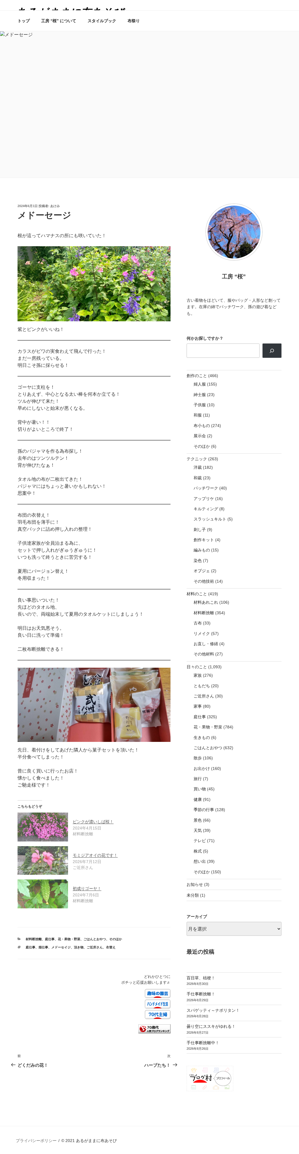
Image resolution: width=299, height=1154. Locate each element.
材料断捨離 (34, 939)
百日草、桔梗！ (201, 978)
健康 (198, 799)
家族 (198, 675)
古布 (198, 623)
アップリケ (204, 498)
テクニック (197, 459)
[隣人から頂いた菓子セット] (94, 705)
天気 (198, 830)
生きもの (202, 737)
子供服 (200, 404)
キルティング (206, 508)
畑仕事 (43, 947)
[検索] (272, 350)
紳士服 (200, 394)
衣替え (111, 947)
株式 (198, 851)
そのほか (115, 939)
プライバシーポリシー (36, 1140)
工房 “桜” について (58, 20)
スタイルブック (102, 20)
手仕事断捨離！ (201, 994)
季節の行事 (204, 809)
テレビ (200, 840)
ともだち (202, 685)
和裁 (198, 478)
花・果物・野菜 (69, 939)
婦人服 (200, 384)
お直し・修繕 (206, 643)
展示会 (200, 435)
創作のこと (197, 375)
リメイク (202, 633)
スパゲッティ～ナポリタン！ (213, 1010)
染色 (198, 560)
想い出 (200, 861)
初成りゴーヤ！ (87, 888)
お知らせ (195, 884)
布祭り (134, 20)
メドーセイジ (61, 947)
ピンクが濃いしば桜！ (93, 821)
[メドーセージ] (94, 283)
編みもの (202, 550)
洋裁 (198, 467)
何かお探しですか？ (205, 338)
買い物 (200, 789)
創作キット (204, 539)
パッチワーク (206, 488)
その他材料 (204, 654)
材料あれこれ (206, 602)
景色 (198, 820)
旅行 (198, 778)
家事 (198, 706)
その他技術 (204, 581)
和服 (198, 415)
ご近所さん (95, 947)
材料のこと (197, 593)
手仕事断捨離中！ (203, 1042)
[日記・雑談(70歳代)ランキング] (154, 1032)
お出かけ (202, 768)
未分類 (193, 895)
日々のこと (197, 666)
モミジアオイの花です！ (95, 855)
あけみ (55, 206)
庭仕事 (50, 939)
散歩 (198, 758)
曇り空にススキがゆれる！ (211, 1026)
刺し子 (200, 529)
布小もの (202, 425)
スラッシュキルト (210, 519)
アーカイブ (197, 916)
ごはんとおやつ (95, 939)
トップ (24, 20)
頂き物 (79, 947)
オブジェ (202, 570)
